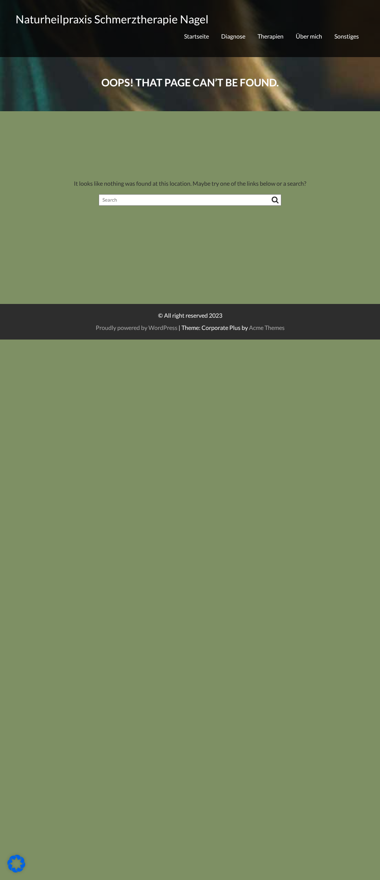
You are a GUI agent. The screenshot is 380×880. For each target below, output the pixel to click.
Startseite (196, 36)
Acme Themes (267, 327)
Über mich (309, 36)
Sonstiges (346, 36)
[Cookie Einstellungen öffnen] (16, 870)
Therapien (271, 36)
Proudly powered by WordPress (136, 327)
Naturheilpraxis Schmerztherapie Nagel (112, 19)
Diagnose (233, 36)
